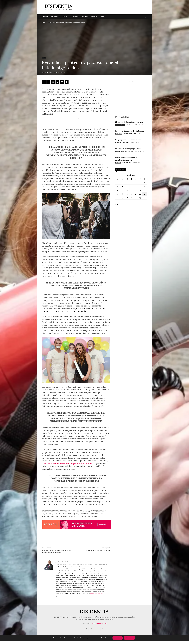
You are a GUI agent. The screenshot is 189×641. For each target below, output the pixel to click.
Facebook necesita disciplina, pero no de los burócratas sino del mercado (56, 552)
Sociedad (75, 17)
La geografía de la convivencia (128, 140)
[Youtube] (102, 629)
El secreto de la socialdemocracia (129, 122)
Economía (118, 162)
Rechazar (129, 638)
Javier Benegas (130, 124)
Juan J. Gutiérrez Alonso (128, 151)
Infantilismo (119, 133)
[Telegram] (67, 82)
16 (144, 190)
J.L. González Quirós (51, 72)
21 (135, 194)
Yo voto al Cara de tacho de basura (129, 131)
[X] (48, 82)
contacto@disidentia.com (99, 623)
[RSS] (92, 629)
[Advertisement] (111, 7)
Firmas (102, 17)
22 (140, 194)
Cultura (84, 17)
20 (131, 194)
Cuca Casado (125, 142)
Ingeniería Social (120, 124)
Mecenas (94, 17)
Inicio (43, 22)
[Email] (62, 82)
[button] (144, 17)
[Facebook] (44, 82)
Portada (45, 17)
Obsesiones (54, 17)
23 (144, 194)
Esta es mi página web (96, 593)
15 (140, 190)
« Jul (116, 204)
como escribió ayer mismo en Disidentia (68, 463)
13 (131, 190)
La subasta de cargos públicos (128, 149)
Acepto (117, 638)
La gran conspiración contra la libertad (98, 550)
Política (65, 17)
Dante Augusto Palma (129, 133)
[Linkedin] (57, 82)
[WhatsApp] (53, 82)
